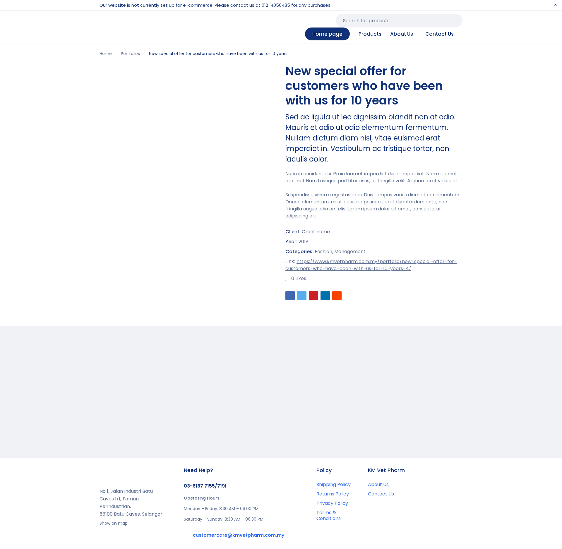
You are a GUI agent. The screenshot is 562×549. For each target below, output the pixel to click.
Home (106, 53)
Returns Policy (332, 493)
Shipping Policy (333, 484)
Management (350, 251)
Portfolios (130, 53)
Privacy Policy (332, 503)
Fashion (323, 251)
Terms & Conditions (328, 515)
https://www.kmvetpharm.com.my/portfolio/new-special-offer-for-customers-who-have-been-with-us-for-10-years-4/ (371, 265)
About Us (378, 484)
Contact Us (381, 493)
